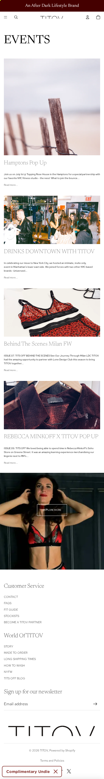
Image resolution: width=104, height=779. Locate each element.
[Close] (56, 771)
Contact (11, 597)
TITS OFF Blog (14, 678)
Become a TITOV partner (23, 622)
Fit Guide (11, 610)
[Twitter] (69, 771)
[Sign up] (95, 704)
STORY (8, 646)
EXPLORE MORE (52, 510)
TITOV (44, 750)
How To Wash (14, 666)
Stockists (11, 616)
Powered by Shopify (62, 750)
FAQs (7, 603)
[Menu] (5, 17)
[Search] (16, 17)
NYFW (8, 672)
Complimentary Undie (28, 771)
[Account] (87, 17)
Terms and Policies (52, 761)
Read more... (11, 184)
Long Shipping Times (20, 659)
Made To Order (16, 653)
